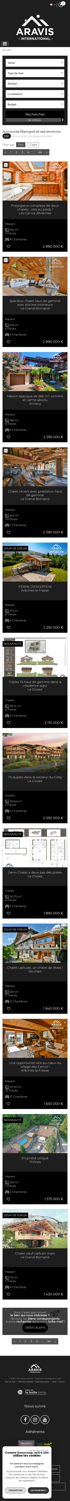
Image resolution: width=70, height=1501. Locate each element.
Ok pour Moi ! (38, 1490)
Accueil (6, 50)
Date (33, 145)
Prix (21, 145)
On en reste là (37, 1450)
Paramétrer (15, 1490)
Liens (54, 1382)
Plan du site (10, 1382)
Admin (62, 1382)
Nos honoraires (42, 1382)
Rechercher (35, 114)
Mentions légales (25, 1382)
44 (49, 1341)
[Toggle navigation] (5, 43)
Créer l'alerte (35, 1327)
